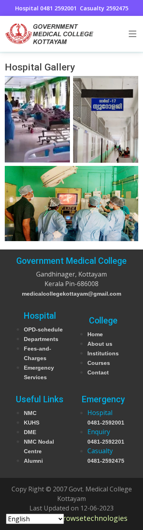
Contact (98, 372)
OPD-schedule (43, 329)
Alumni (33, 461)
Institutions (103, 353)
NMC (30, 413)
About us (99, 344)
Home (95, 334)
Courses (98, 363)
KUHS (31, 422)
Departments (41, 339)
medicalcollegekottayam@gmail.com (71, 293)
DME (30, 432)
